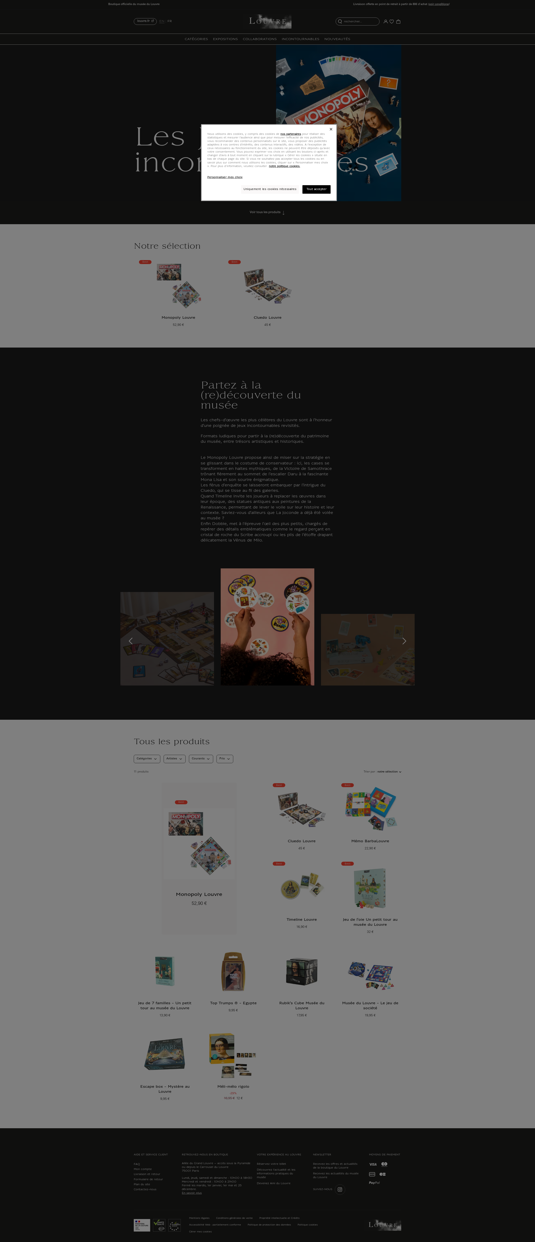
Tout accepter (316, 189)
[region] (269, 162)
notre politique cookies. (284, 166)
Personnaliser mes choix (224, 177)
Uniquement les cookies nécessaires (269, 189)
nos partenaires (290, 134)
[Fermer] (331, 129)
